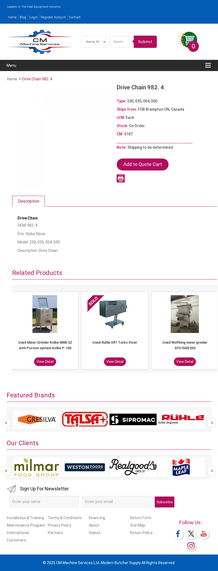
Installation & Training (25, 518)
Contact (75, 17)
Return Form (140, 518)
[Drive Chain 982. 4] (63, 137)
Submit (145, 41)
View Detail (45, 362)
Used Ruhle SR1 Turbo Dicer (115, 342)
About (94, 525)
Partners (55, 533)
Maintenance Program (26, 525)
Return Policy (141, 533)
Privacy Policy (59, 525)
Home (12, 17)
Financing (97, 518)
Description (28, 201)
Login (34, 17)
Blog (23, 17)
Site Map (137, 525)
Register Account (53, 17)
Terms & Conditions (65, 518)
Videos (94, 533)
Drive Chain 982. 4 (37, 79)
